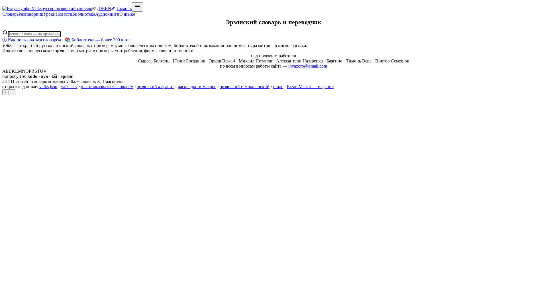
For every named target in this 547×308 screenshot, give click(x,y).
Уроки (49, 14)
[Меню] (137, 7)
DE (102, 8)
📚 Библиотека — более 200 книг (97, 39)
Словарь (10, 14)
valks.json (48, 86)
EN (108, 8)
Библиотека (83, 14)
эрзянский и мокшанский (245, 86)
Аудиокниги (107, 14)
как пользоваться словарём (107, 86)
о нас (278, 86)
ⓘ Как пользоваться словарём (31, 39)
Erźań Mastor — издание (310, 86)
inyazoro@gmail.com (307, 66)
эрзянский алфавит (155, 86)
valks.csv (69, 86)
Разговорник (31, 14)
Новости (64, 14)
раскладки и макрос (197, 86)
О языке (127, 14)
